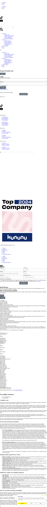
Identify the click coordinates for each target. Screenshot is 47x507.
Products (3, 39)
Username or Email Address (5, 77)
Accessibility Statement (6, 254)
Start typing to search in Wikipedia (17, 330)
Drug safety (7, 44)
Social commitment (8, 37)
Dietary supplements (8, 41)
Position (1, 271)
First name (2, 267)
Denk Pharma (4, 117)
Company (4, 33)
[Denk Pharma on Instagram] (1, 23)
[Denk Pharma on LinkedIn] (1, 11)
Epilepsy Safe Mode (4, 302)
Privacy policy (43, 495)
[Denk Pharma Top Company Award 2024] (17, 152)
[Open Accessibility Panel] (0, 506)
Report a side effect (5, 144)
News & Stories (5, 133)
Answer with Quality (8, 36)
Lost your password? (4, 89)
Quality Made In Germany (9, 35)
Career (3, 3)
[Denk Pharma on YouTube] (1, 20)
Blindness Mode (3, 323)
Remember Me (4, 85)
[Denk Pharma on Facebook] (1, 14)
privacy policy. (38, 281)
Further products (8, 42)
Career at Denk (5, 120)
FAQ (3, 4)
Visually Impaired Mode (4, 307)
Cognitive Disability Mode (5, 313)
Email (25, 271)
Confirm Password (27, 275)
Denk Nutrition (5, 119)
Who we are (7, 34)
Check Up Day (5, 46)
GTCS (3, 253)
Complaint (4, 249)
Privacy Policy (5, 250)
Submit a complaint (5, 145)
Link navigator (2, 385)
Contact (3, 248)
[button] (7, 27)
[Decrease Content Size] (0, 337)
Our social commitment (6, 132)
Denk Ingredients (5, 118)
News (3, 48)
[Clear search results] (0, 331)
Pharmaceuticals (7, 40)
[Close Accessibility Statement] (0, 392)
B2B (3, 47)
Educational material (8, 43)
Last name (25, 267)
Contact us (4, 2)
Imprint (3, 251)
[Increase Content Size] (0, 335)
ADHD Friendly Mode (4, 318)
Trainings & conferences (9, 38)
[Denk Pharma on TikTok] (1, 17)
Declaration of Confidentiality (5, 279)
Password (1, 81)
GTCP (3, 252)
